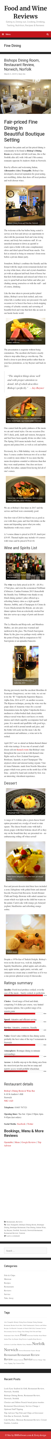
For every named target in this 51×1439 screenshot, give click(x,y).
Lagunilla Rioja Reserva (34, 1339)
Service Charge (37, 1360)
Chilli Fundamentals (29, 1325)
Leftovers (7, 1344)
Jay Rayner (38, 388)
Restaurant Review (11, 1233)
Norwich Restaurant (34, 1230)
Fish (31, 1331)
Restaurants (11, 1222)
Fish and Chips (37, 1331)
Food (23, 1335)
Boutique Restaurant (18, 1227)
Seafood (20, 1360)
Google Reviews (28, 1142)
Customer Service (40, 1328)
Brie (21, 1325)
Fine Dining (30, 1227)
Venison (22, 1233)
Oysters (33, 1350)
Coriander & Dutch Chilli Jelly (26, 1328)
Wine (22, 1363)
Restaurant (10, 1355)
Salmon (15, 1360)
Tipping (10, 1363)
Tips (14, 1363)
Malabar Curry (21, 1344)
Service (7, 1294)
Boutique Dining (32, 1322)
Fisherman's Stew (9, 1335)
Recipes (7, 1282)
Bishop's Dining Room (27, 1224)
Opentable (8, 1142)
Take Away (9, 1298)
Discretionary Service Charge (13, 1331)
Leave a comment (13, 1236)
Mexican (7, 1279)
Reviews (19, 1222)
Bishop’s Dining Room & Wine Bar (19, 1090)
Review (8, 1359)
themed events (23, 749)
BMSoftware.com (22, 1435)
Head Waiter (43, 1335)
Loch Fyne (13, 1344)
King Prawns (23, 1339)
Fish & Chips (9, 1275)
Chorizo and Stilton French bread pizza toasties (24, 1402)
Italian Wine (41, 1227)
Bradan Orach (15, 1325)
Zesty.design (40, 1435)
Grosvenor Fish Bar (32, 1335)
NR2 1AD (8, 1100)
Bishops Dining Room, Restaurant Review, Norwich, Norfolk (22, 65)
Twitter (30, 1123)
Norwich (23, 1230)
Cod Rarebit (12, 1328)
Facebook (21, 1123)
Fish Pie (17, 1335)
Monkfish (29, 1344)
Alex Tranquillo (12, 1224)
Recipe (38, 1350)
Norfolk (16, 1230)
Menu (17, 1142)
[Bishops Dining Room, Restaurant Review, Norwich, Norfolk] (25, 113)
